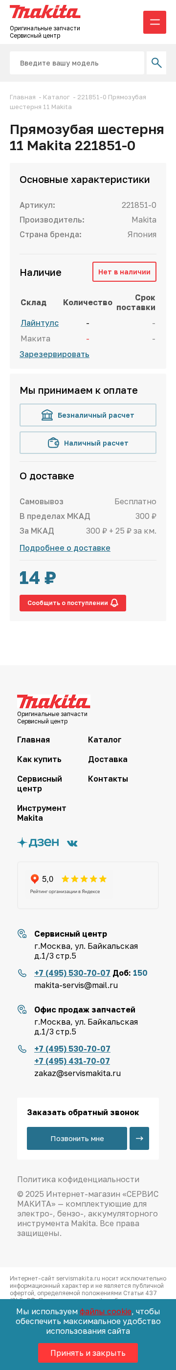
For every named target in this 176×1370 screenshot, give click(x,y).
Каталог (105, 739)
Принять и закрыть (88, 1353)
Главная (33, 739)
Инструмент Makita (41, 813)
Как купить (39, 759)
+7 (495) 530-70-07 (72, 973)
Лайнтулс (40, 323)
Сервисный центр (39, 783)
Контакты (108, 779)
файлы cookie (106, 1311)
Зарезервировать (54, 354)
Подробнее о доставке (65, 548)
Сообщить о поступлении (67, 602)
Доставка (108, 759)
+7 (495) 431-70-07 (72, 1061)
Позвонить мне (77, 1138)
